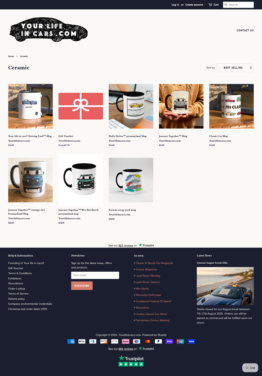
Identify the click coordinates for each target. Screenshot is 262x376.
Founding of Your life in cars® (26, 263)
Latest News (204, 255)
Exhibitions (14, 278)
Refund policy (16, 298)
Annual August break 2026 (212, 263)
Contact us (245, 30)
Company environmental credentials (30, 303)
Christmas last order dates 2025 (27, 309)
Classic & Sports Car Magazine (154, 263)
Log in (175, 4)
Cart (216, 4)
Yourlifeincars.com (130, 335)
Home (11, 56)
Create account (194, 4)
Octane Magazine (146, 269)
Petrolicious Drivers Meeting (153, 320)
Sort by (210, 67)
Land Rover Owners (148, 282)
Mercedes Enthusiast (148, 295)
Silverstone (142, 307)
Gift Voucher (15, 268)
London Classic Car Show (151, 314)
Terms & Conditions (20, 273)
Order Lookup (16, 288)
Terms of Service (18, 293)
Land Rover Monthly (148, 275)
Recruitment (15, 283)
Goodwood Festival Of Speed (153, 301)
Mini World (142, 288)
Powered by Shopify (154, 335)
